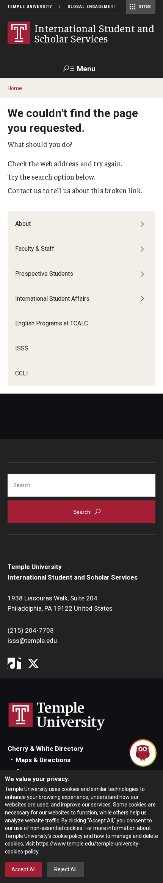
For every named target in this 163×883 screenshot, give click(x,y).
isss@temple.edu (32, 640)
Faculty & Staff (34, 248)
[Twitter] (33, 664)
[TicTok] (14, 664)
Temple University (30, 6)
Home (15, 88)
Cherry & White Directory (45, 748)
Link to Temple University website (57, 716)
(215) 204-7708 (31, 630)
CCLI (21, 373)
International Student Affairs (52, 298)
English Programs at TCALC (51, 323)
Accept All (23, 869)
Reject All (65, 869)
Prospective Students (44, 273)
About (23, 223)
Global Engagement (91, 6)
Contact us (24, 190)
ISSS (21, 348)
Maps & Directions (43, 760)
